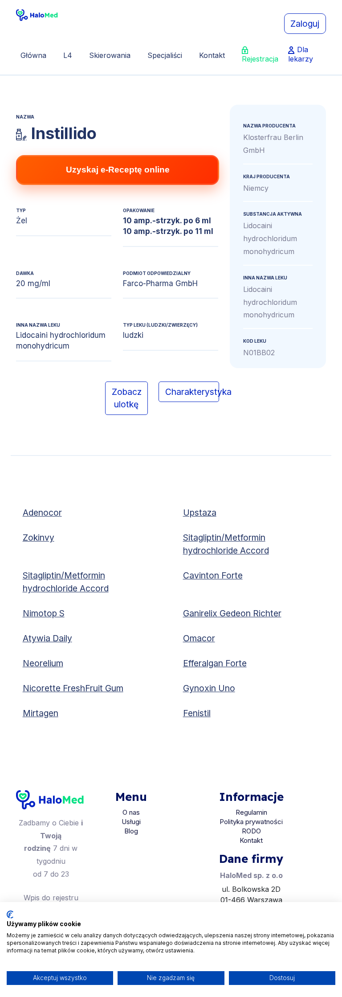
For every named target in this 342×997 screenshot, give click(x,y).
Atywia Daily (47, 638)
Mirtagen (40, 713)
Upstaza (199, 512)
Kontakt (212, 55)
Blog (131, 831)
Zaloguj (304, 23)
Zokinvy (38, 537)
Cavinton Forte (213, 575)
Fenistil (197, 713)
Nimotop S (44, 613)
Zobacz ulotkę (127, 398)
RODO (251, 831)
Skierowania (109, 55)
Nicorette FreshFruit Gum (73, 688)
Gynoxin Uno (209, 688)
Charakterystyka (192, 391)
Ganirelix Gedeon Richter (232, 613)
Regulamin (251, 812)
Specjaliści (164, 55)
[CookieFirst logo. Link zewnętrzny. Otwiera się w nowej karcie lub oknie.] (10, 915)
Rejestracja (260, 58)
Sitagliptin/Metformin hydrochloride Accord (226, 544)
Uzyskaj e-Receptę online (118, 169)
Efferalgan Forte (215, 663)
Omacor (199, 638)
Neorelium (43, 663)
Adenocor (42, 512)
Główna (33, 55)
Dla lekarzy (300, 54)
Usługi (131, 821)
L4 (67, 55)
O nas (131, 812)
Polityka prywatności (251, 821)
